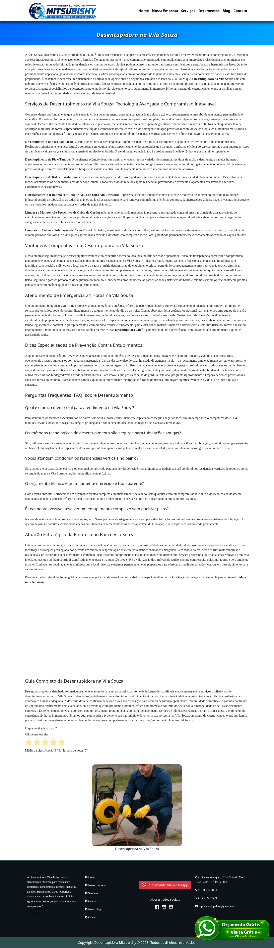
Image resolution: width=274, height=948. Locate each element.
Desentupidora (106, 942)
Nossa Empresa (165, 10)
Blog (226, 10)
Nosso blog (94, 909)
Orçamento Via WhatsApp (168, 885)
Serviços (188, 10)
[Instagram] (165, 908)
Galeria (91, 901)
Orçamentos (208, 10)
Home (144, 10)
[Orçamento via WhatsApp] (232, 928)
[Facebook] (158, 908)
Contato (240, 10)
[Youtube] (172, 908)
